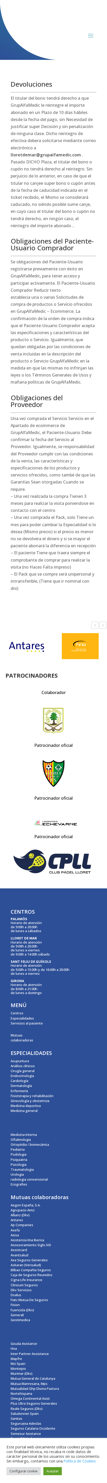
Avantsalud (19, 1255)
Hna (14, 1348)
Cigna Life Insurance (26, 1279)
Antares (17, 1220)
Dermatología (21, 1085)
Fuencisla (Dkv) (22, 1310)
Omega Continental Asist (30, 1398)
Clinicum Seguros (24, 1285)
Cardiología (19, 1080)
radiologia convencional (29, 1179)
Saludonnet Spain (25, 1413)
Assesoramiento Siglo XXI (31, 1245)
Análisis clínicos (23, 1066)
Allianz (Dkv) (20, 1215)
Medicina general (24, 1110)
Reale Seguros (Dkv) (27, 1408)
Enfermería (19, 1091)
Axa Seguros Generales (29, 1260)
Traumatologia (22, 1169)
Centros (17, 1013)
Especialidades (22, 1018)
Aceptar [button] (52, 1471)
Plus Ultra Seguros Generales (34, 1403)
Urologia (17, 1174)
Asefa (15, 1230)
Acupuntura (20, 1061)
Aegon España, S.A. (26, 1205)
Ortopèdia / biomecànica (30, 1144)
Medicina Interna (24, 1134)
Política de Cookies (79, 1460)
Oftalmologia (21, 1139)
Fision (15, 1304)
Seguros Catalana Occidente (33, 1428)
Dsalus (16, 1295)
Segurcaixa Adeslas (26, 1423)
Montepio (18, 1368)
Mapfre (16, 1358)
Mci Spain (18, 1363)
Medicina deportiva (26, 1105)
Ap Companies (22, 1225)
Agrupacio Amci (23, 1210)
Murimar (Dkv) (21, 1373)
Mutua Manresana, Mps (29, 1383)
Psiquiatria (19, 1159)
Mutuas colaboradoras (22, 1037)
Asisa (15, 1235)
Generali (17, 1315)
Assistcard (19, 1249)
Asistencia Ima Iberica (27, 1240)
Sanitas (16, 1418)
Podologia (18, 1154)
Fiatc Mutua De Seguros (29, 1299)
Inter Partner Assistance (30, 1353)
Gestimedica (20, 1319)
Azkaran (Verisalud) (26, 1265)
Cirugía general (23, 1070)
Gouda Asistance (24, 1343)
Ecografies (19, 1184)
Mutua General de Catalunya (33, 1378)
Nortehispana (21, 1393)
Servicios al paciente (27, 1023)
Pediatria (18, 1149)
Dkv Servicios (21, 1290)
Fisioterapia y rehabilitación (32, 1095)
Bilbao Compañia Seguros (31, 1270)
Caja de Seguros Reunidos (31, 1274)
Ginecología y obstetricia (30, 1100)
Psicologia (18, 1164)
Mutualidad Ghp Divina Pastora (35, 1388)
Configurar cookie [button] (24, 1471)
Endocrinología (22, 1075)
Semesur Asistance (26, 1433)
